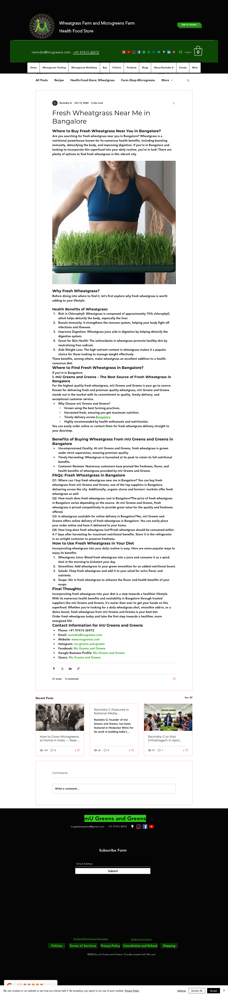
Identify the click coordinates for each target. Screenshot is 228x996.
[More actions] (174, 103)
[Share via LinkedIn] (70, 668)
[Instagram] (134, 52)
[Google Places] (164, 52)
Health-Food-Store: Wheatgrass (92, 80)
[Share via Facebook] (53, 668)
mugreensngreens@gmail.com (87, 826)
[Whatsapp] (149, 52)
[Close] (224, 990)
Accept (213, 990)
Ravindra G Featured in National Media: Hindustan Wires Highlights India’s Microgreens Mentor (111, 711)
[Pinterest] (174, 52)
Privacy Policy (132, 990)
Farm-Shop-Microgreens (138, 80)
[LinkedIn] (169, 52)
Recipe (59, 80)
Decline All (196, 990)
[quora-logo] (124, 52)
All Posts (42, 80)
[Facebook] (139, 52)
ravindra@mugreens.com (51, 52)
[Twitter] (159, 52)
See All (188, 697)
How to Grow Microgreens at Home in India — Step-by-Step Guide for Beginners (59, 738)
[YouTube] (129, 52)
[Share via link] (78, 668)
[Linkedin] (154, 52)
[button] (198, 51)
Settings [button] (181, 990)
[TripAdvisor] (144, 52)
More (165, 80)
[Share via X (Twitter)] (62, 668)
